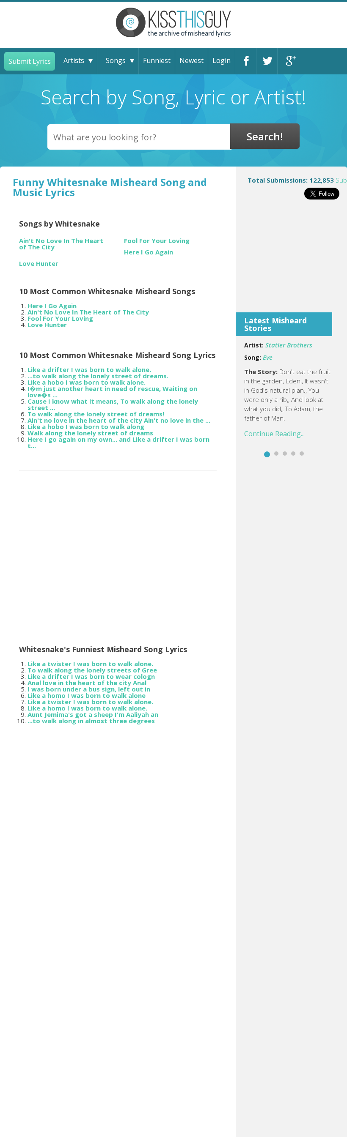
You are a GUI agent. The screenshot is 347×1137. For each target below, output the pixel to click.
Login (221, 60)
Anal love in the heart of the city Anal (87, 682)
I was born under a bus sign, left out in (89, 689)
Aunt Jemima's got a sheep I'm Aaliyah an (93, 714)
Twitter (266, 61)
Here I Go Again (148, 252)
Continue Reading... (274, 433)
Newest (191, 60)
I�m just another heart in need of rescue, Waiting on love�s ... (112, 391)
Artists (73, 60)
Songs (116, 60)
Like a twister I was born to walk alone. (90, 663)
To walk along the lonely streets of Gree (92, 670)
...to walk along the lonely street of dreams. (98, 376)
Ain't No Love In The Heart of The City (61, 244)
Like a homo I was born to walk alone (87, 695)
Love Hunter (38, 263)
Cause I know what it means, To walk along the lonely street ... (113, 404)
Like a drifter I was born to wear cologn (91, 676)
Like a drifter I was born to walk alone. (89, 369)
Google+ (288, 61)
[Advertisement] (291, 261)
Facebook (245, 61)
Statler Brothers (288, 345)
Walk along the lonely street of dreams (90, 433)
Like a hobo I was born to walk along (86, 426)
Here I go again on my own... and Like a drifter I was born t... (118, 442)
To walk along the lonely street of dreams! (96, 414)
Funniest (157, 60)
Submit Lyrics (29, 61)
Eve (268, 357)
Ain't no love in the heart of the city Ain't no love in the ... (119, 420)
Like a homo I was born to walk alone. (87, 708)
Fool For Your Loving (157, 241)
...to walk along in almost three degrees (91, 720)
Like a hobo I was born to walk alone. (87, 382)
